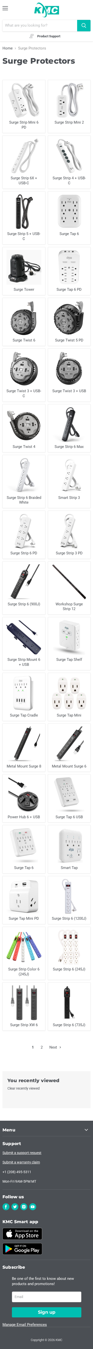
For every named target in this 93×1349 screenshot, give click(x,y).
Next (53, 1047)
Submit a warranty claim (21, 1162)
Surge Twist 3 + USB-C (23, 393)
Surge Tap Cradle (24, 715)
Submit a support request (21, 1153)
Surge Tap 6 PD (69, 289)
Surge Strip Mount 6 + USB (23, 662)
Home (7, 48)
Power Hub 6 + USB (24, 817)
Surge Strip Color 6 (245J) (23, 971)
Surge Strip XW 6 (24, 1025)
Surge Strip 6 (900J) (24, 604)
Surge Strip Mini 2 (69, 122)
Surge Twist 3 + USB (69, 391)
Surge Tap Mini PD (24, 918)
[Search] (84, 25)
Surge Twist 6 (24, 340)
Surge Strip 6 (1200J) (69, 918)
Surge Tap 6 (69, 234)
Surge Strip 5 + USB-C (23, 236)
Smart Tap (69, 868)
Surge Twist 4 (24, 446)
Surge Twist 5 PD (69, 340)
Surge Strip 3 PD (69, 553)
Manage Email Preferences (24, 1324)
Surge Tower (24, 289)
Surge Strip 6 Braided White (24, 500)
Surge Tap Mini (69, 715)
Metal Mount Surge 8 (24, 766)
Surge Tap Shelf (69, 659)
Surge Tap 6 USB (69, 817)
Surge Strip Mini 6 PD (23, 125)
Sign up (46, 1312)
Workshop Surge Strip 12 (69, 606)
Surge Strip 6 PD (23, 553)
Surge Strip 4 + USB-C (69, 180)
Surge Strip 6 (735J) (69, 1025)
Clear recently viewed (23, 1088)
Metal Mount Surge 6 (69, 766)
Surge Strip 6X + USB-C (24, 180)
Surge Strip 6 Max (69, 446)
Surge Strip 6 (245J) (69, 969)
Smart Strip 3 (69, 497)
